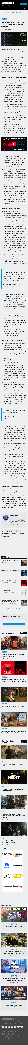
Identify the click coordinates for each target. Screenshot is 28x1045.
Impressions (4, 19)
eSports (16, 531)
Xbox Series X (5, 536)
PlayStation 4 (5, 533)
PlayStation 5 (14, 533)
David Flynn (6, 710)
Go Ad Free (18, 12)
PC (20, 531)
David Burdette (7, 29)
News (2, 786)
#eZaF (15, 412)
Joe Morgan (6, 603)
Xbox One (22, 533)
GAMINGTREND (8, 1043)
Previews (14, 924)
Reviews (3, 761)
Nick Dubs (5, 592)
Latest (3, 557)
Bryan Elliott (6, 582)
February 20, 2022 (8, 286)
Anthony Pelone (7, 685)
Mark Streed (15, 955)
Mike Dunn (14, 928)
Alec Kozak (5, 573)
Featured (9, 557)
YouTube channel (17, 493)
